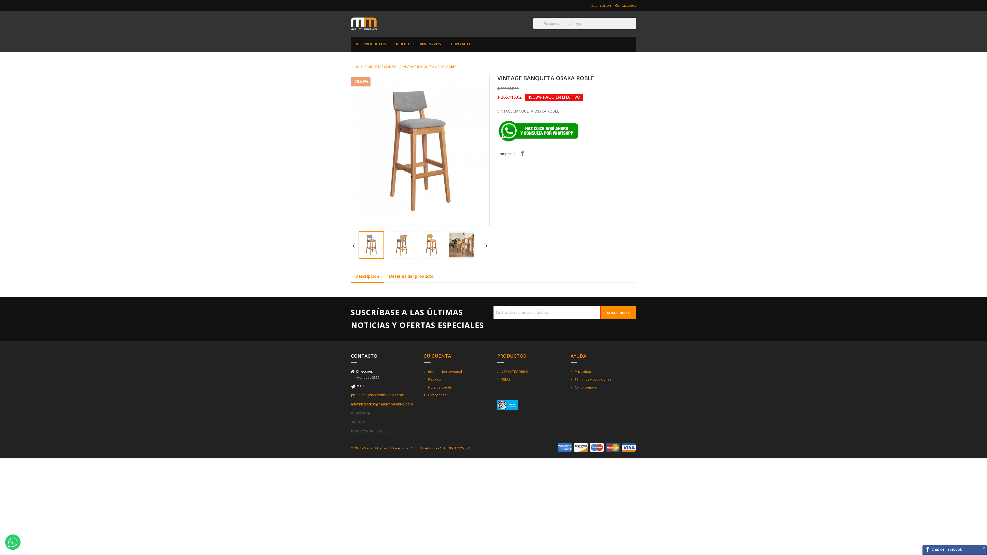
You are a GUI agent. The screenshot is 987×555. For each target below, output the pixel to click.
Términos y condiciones (592, 379)
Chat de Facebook (946, 549)
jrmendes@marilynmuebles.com (377, 394)
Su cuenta (437, 356)
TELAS (506, 379)
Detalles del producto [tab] (411, 276)
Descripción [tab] (367, 276)
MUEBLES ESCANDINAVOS (418, 43)
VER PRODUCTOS (371, 43)
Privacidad (582, 371)
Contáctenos (625, 5)
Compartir (522, 153)
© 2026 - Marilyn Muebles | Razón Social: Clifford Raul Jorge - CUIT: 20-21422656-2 (410, 448)
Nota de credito (439, 387)
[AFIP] (507, 404)
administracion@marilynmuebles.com (382, 404)
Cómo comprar (586, 387)
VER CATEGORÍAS (514, 371)
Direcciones (436, 395)
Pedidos (434, 379)
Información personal (444, 371)
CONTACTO (461, 43)
